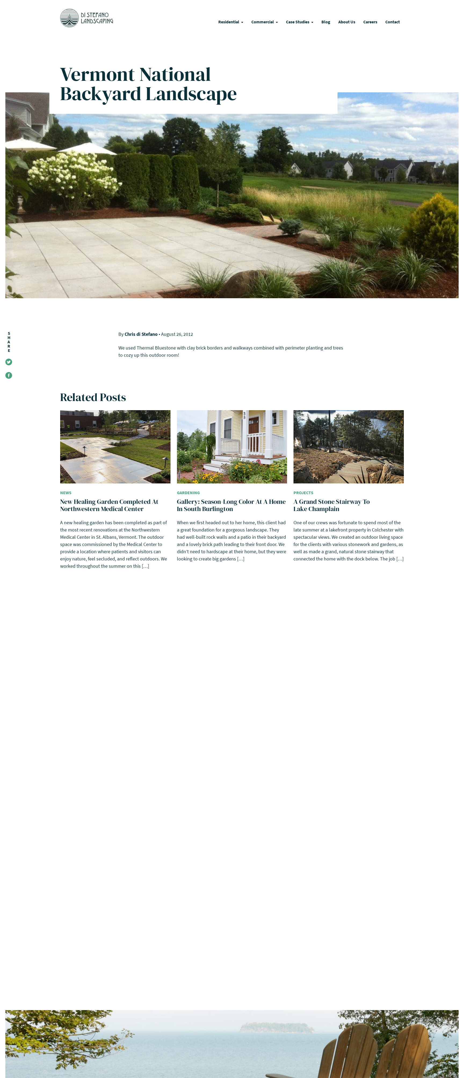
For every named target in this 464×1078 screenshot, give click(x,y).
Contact (392, 21)
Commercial (262, 21)
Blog (325, 21)
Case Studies (297, 21)
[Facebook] (8, 375)
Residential (228, 21)
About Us (346, 21)
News (65, 492)
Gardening (188, 492)
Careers (370, 21)
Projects (303, 492)
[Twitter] (8, 362)
